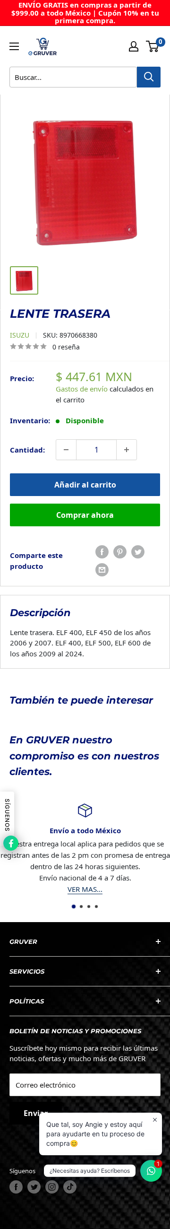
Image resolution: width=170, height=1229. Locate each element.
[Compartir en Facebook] (102, 551)
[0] (153, 46)
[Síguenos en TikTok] (69, 1187)
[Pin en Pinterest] (120, 551)
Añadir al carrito (85, 484)
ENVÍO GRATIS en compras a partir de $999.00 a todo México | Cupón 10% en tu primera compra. (85, 12)
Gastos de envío (82, 388)
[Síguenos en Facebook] (16, 1187)
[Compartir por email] (102, 569)
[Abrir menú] (14, 46)
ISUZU (19, 335)
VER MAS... (85, 889)
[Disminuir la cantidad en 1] (66, 450)
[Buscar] (149, 77)
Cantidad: (27, 449)
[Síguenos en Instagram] (52, 1187)
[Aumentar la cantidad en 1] (126, 450)
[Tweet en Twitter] (137, 551)
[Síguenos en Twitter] (34, 1187)
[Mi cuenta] (133, 46)
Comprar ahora (85, 515)
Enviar (36, 1113)
